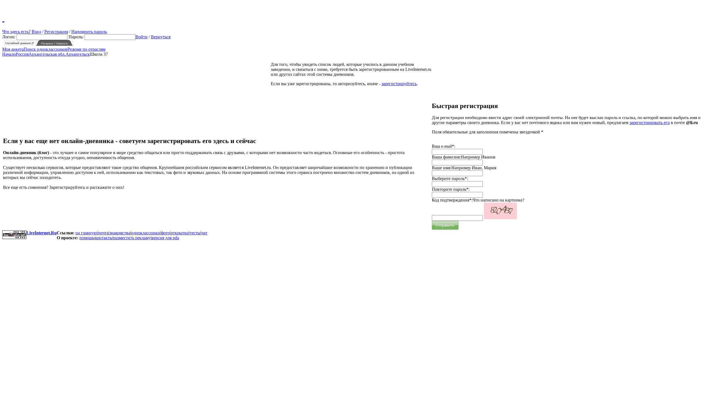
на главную (86, 232)
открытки (180, 232)
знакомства (119, 232)
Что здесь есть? (16, 31)
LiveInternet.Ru (41, 232)
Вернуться (160, 36)
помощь (86, 237)
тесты (195, 232)
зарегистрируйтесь (399, 83)
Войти (141, 36)
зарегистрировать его (650, 122)
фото (165, 232)
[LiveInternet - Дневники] (3, 18)
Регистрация (56, 31)
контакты (104, 237)
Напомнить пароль (89, 31)
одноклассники (145, 232)
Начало (9, 54)
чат (204, 232)
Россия (22, 54)
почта (103, 232)
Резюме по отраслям (86, 49)
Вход (36, 31)
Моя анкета (13, 49)
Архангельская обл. (47, 54)
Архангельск (78, 54)
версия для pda (165, 237)
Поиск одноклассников (45, 49)
